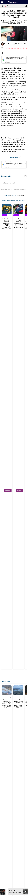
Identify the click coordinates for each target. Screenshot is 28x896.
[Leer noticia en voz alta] (2, 48)
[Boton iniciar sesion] (26, 6)
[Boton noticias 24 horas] (7, 6)
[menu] (2, 2)
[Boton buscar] (2, 6)
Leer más (7, 490)
